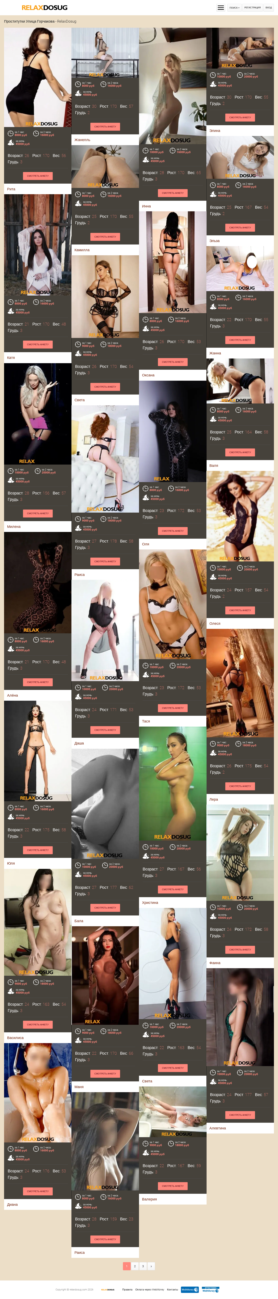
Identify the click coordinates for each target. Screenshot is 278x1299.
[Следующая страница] (151, 1266)
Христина (150, 902)
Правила (127, 1289)
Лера (213, 799)
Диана (12, 1204)
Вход (269, 7)
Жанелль (82, 140)
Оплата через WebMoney (149, 1289)
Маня (79, 1087)
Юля (11, 863)
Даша (79, 743)
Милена (14, 526)
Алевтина (217, 1128)
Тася (146, 721)
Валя (213, 465)
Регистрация (252, 7)
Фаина (214, 963)
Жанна (215, 353)
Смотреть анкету (38, 176)
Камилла (82, 250)
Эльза (214, 241)
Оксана (148, 375)
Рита (11, 189)
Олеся (214, 623)
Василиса (15, 1038)
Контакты (172, 1289)
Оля (145, 544)
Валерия (149, 1199)
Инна (146, 206)
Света (79, 400)
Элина (214, 130)
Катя (11, 357)
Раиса (79, 574)
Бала (78, 921)
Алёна (12, 695)
